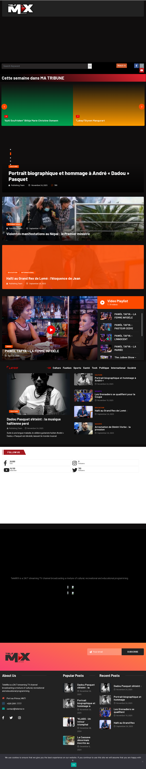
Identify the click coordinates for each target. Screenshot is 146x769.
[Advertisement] (73, 41)
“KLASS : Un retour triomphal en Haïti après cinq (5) (67, 179)
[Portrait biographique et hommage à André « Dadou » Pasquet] (83, 379)
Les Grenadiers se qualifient (124, 710)
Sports (98, 391)
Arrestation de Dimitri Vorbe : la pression (113, 428)
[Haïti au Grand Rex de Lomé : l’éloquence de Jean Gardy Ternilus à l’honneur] (83, 412)
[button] (121, 65)
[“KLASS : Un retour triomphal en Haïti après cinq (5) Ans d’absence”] (68, 722)
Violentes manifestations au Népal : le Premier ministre (48, 234)
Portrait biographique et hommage (127, 698)
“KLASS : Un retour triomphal (84, 721)
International (14, 224)
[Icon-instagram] (141, 65)
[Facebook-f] (136, 65)
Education (12, 273)
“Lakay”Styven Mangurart (90, 120)
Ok (73, 765)
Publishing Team (18, 185)
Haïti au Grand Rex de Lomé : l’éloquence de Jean (43, 278)
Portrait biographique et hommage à (86, 703)
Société (98, 424)
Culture (13, 172)
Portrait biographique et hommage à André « (115, 379)
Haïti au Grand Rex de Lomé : (111, 410)
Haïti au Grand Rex (124, 722)
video (8, 346)
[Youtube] (141, 70)
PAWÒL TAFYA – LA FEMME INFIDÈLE (32, 351)
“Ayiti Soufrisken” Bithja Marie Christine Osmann (31, 120)
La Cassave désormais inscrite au (83, 740)
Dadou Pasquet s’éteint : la (86, 686)
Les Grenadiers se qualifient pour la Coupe (115, 395)
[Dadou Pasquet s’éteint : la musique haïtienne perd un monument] (38, 394)
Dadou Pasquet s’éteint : (127, 685)
